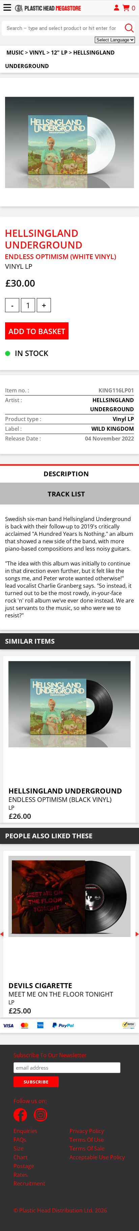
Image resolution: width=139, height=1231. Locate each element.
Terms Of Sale (87, 1148)
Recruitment (29, 1183)
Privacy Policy (87, 1131)
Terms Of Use (87, 1139)
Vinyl (37, 52)
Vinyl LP (123, 419)
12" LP (59, 52)
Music (15, 52)
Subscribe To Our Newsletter (50, 1055)
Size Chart (20, 1153)
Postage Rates (23, 1170)
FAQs (19, 1139)
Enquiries (25, 1131)
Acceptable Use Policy (97, 1157)
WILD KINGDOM (112, 428)
